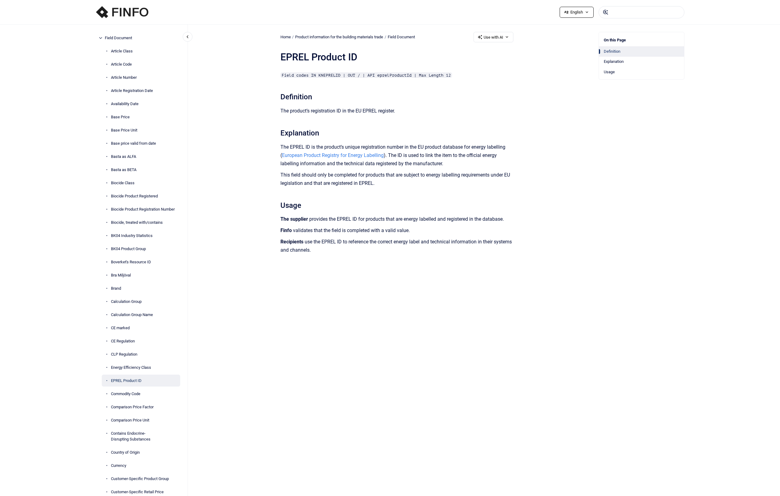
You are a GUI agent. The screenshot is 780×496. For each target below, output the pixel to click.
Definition (612, 51)
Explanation (614, 61)
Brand (116, 288)
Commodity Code (125, 393)
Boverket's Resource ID (131, 262)
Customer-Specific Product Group (140, 478)
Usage (609, 72)
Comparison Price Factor (132, 407)
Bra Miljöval (121, 275)
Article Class (122, 51)
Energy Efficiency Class (131, 367)
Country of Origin (125, 452)
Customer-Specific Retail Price (137, 492)
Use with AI (493, 37)
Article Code (121, 64)
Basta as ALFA (123, 156)
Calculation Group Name (132, 314)
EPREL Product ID (126, 380)
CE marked (120, 328)
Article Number (124, 77)
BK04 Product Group (128, 248)
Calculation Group (126, 301)
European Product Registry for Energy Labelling (333, 155)
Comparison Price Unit (130, 420)
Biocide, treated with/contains (137, 222)
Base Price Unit (124, 130)
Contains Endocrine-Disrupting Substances (130, 436)
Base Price (120, 117)
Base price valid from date (133, 143)
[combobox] (641, 12)
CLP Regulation (124, 354)
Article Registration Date (132, 90)
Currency (118, 465)
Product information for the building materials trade (339, 37)
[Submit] (606, 12)
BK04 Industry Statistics (132, 235)
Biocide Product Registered (134, 196)
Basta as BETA (123, 169)
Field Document (118, 38)
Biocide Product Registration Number (143, 209)
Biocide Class (123, 183)
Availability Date (125, 103)
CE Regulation (123, 341)
